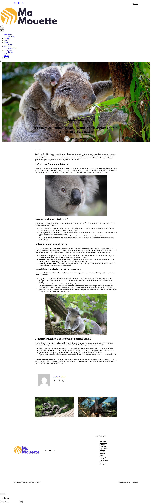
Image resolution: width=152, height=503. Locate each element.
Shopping (11, 36)
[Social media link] (14, 3)
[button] (1, 26)
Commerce (11, 48)
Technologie (8, 50)
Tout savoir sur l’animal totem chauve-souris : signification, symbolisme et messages (105, 409)
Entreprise (7, 46)
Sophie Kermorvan (80, 139)
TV (101, 462)
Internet (10, 52)
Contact (135, 4)
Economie (7, 35)
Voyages (7, 57)
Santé (6, 40)
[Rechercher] (21, 502)
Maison (6, 42)
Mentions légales (124, 482)
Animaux (7, 54)
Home (6, 498)
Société (6, 38)
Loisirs (6, 56)
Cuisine (10, 44)
